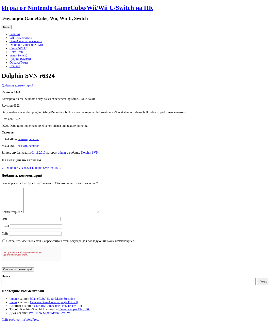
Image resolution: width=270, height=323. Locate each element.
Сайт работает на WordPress (20, 319)
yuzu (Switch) (18, 55)
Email (5, 226)
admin (62, 152)
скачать (22, 139)
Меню (6, 27)
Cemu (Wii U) (18, 48)
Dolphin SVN (89, 152)
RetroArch (16, 52)
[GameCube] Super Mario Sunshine (52, 298)
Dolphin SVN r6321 (16, 167)
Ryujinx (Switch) (20, 59)
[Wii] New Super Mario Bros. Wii (50, 313)
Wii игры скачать (20, 37)
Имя (4, 219)
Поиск (6, 276)
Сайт (5, 233)
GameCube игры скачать (25, 41)
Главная (14, 34)
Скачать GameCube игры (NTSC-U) (54, 302)
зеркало (34, 139)
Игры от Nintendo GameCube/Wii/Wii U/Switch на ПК (77, 7)
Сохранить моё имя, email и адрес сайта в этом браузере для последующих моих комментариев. (70, 241)
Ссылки (14, 66)
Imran (13, 298)
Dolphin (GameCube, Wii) (26, 44)
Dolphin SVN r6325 (47, 167)
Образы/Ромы (18, 62)
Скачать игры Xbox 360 (74, 309)
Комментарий (12, 212)
